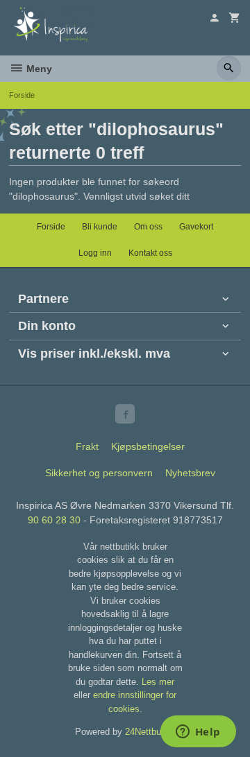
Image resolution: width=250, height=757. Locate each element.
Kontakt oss (150, 253)
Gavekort (196, 227)
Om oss (148, 227)
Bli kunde (99, 227)
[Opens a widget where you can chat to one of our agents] (198, 732)
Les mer (158, 682)
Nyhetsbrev (190, 472)
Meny (38, 68)
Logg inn (95, 253)
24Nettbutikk (150, 731)
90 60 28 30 (54, 519)
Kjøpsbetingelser (148, 446)
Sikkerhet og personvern (99, 472)
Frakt (87, 446)
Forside (22, 95)
